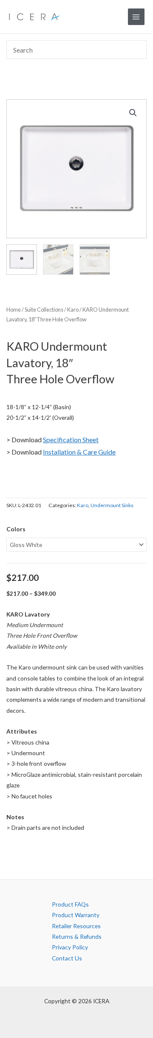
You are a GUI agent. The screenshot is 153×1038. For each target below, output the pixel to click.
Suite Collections (44, 310)
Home (13, 310)
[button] (133, 112)
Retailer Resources (76, 925)
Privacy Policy (70, 947)
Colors (16, 529)
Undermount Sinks (112, 505)
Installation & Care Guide (79, 452)
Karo (73, 310)
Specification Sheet (71, 439)
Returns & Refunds (77, 936)
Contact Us (67, 958)
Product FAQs (70, 904)
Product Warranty (75, 914)
